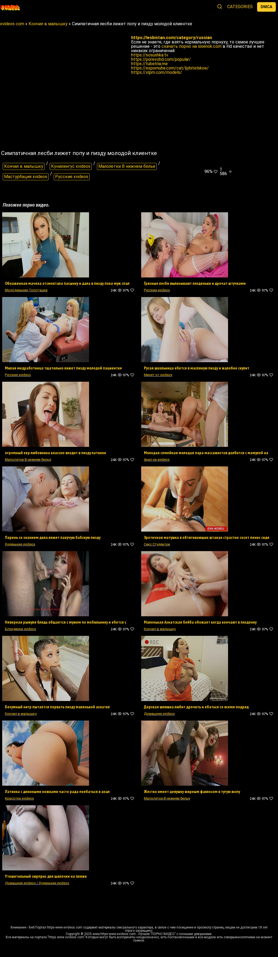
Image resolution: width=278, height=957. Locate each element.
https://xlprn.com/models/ (156, 72)
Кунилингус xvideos (70, 166)
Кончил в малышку (23, 166)
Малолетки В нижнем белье (126, 166)
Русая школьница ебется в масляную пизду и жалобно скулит (196, 368)
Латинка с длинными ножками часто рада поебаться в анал (57, 791)
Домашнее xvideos (159, 714)
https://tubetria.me (149, 63)
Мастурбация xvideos (25, 176)
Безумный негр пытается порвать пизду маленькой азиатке (57, 706)
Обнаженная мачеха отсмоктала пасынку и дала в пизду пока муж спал (67, 283)
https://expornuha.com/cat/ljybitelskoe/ (170, 68)
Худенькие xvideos (20, 544)
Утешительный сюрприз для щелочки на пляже (46, 876)
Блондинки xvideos (20, 629)
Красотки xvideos (19, 798)
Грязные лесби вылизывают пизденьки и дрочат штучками (195, 283)
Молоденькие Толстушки (26, 290)
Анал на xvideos (157, 459)
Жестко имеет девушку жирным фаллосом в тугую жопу (192, 791)
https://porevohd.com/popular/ (161, 59)
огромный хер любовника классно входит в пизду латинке (55, 452)
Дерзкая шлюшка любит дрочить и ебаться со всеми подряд (196, 706)
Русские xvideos (71, 176)
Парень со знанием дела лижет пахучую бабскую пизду (52, 537)
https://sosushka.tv (149, 55)
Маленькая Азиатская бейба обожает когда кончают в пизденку (200, 622)
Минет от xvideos (158, 375)
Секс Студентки (157, 544)
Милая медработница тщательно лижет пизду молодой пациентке (63, 368)
